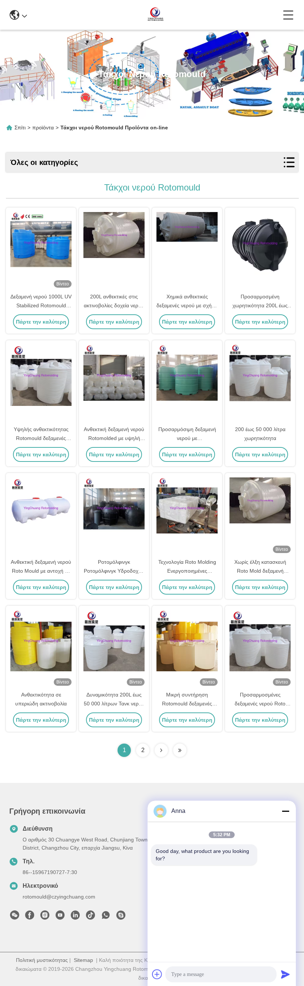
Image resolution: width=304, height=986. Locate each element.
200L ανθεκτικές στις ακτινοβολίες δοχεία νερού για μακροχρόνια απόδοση (114, 305)
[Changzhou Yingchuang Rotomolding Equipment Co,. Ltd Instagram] (45, 917)
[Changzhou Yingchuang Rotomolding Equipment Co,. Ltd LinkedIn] (75, 917)
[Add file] (157, 974)
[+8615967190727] (121, 917)
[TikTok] (90, 917)
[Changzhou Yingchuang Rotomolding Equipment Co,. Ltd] (155, 15)
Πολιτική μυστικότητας (42, 960)
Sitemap (83, 960)
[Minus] (285, 811)
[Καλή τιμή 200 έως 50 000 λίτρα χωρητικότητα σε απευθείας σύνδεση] (260, 383)
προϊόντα (43, 127)
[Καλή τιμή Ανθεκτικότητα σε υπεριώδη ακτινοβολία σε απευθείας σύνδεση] (41, 648)
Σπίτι (20, 127)
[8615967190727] (105, 917)
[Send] (285, 974)
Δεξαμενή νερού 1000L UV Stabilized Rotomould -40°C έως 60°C (41, 305)
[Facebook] (29, 917)
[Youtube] (60, 917)
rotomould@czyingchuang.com (59, 897)
